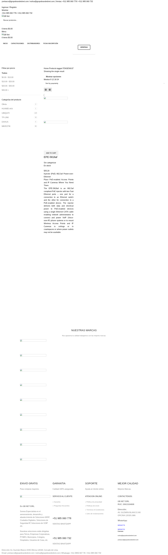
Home (46, 68)
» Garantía (56, 502)
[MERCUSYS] (33, 406)
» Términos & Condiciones (94, 510)
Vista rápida (46, 148)
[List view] (50, 90)
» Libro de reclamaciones (94, 514)
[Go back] (4, 57)
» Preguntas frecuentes (61, 506)
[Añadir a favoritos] (53, 148)
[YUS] (33, 361)
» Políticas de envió (92, 506)
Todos (4, 73)
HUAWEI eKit (7, 109)
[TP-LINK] (33, 391)
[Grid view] (46, 90)
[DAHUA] (33, 465)
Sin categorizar (50, 163)
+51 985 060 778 (62, 518)
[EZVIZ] (33, 450)
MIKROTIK (6, 126)
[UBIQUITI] (33, 376)
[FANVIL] (33, 436)
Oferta (4, 104)
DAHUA (5, 122)
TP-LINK (5, 117)
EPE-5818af (50, 157)
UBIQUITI (6, 113)
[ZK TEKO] (33, 346)
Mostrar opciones (53, 77)
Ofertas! (84, 47)
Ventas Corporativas (84, 52)
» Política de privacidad (93, 502)
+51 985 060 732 (62, 538)
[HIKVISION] (33, 421)
